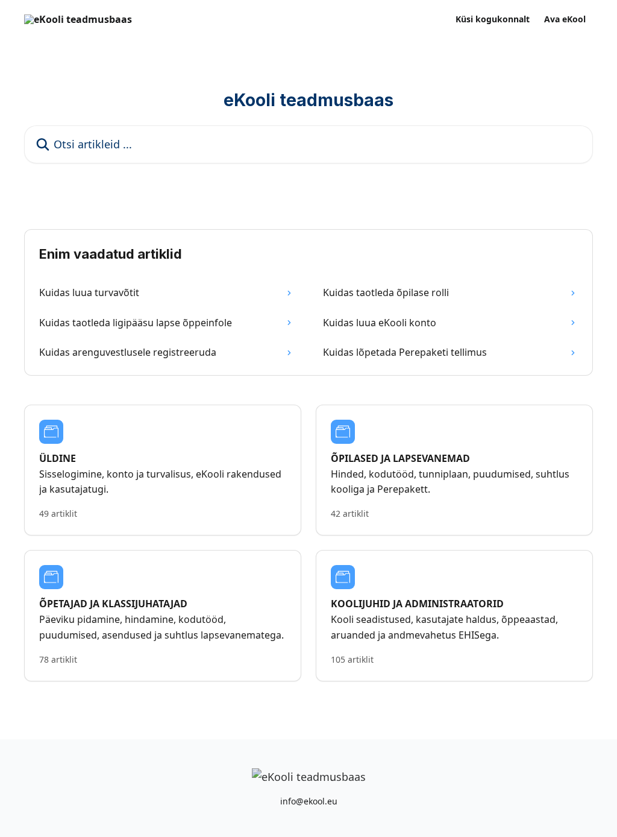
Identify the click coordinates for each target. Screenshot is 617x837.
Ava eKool (565, 19)
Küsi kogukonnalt (493, 19)
